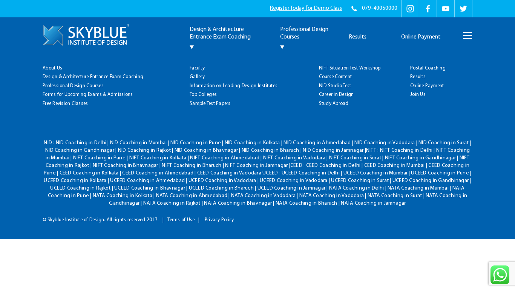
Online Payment (421, 37)
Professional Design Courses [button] (304, 33)
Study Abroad (334, 103)
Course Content (335, 76)
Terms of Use (181, 220)
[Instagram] (410, 8)
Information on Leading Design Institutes (233, 85)
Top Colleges (203, 94)
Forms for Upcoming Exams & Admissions (88, 94)
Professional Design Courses (73, 85)
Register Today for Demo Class (306, 8)
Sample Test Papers (210, 103)
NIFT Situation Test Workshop (350, 68)
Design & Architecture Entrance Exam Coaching (93, 76)
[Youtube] (445, 8)
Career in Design (336, 94)
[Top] (496, 53)
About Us (52, 68)
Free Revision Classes (65, 103)
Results (357, 37)
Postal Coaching (428, 68)
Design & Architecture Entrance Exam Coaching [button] (220, 33)
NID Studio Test (335, 85)
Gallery (197, 76)
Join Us (418, 94)
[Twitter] (463, 8)
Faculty (197, 68)
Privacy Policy (219, 220)
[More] (466, 31)
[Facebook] (428, 8)
